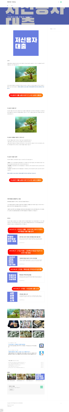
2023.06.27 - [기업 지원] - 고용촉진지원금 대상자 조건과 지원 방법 (26, 252)
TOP (61, 403)
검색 (58, 2)
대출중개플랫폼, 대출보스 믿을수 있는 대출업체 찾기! (19, 351)
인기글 (54, 28)
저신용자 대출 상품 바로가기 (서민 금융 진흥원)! (26, 95)
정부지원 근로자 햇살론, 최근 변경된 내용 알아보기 (16, 362)
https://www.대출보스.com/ (12, 350)
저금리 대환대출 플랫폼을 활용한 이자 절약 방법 (16, 363)
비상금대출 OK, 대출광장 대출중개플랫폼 (16, 344)
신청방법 (1, 410)
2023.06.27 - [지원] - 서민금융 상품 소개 (26, 288)
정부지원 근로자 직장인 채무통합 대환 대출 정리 (16, 367)
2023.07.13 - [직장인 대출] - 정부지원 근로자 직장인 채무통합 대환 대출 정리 (26, 230)
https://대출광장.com (11, 342)
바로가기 (1, 411)
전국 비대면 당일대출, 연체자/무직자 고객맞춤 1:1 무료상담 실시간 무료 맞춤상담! (22, 346)
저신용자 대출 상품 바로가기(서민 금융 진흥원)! (25, 180)
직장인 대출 (10, 360)
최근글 (51, 28)
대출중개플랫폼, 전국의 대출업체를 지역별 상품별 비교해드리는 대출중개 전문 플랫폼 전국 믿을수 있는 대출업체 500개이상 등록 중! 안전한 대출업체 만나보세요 (22, 354)
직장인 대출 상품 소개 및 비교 (13, 366)
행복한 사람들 (11, 2)
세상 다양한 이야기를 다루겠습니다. (14, 387)
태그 (12, 5)
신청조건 (1, 409)
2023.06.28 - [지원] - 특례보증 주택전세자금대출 (25, 269)
